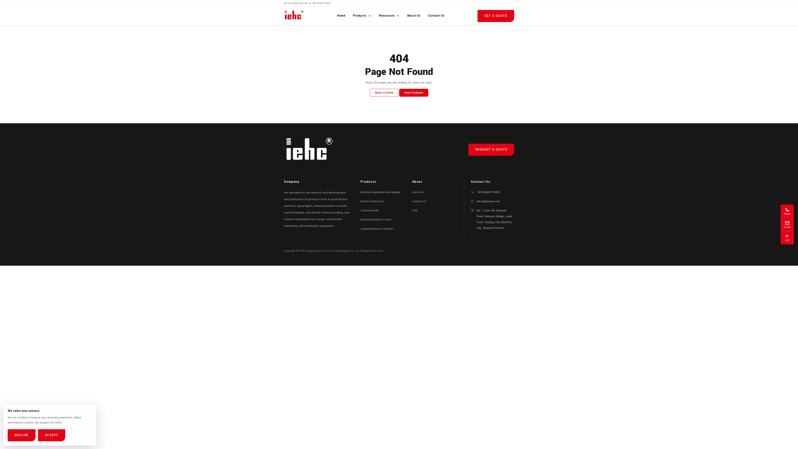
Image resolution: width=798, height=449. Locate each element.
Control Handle (370, 210)
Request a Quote (491, 149)
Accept (51, 435)
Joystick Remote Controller (377, 229)
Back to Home (384, 93)
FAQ (414, 210)
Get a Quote (495, 16)
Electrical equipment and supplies (381, 192)
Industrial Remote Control (376, 220)
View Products (413, 93)
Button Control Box (372, 201)
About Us (418, 192)
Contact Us (419, 201)
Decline (22, 435)
